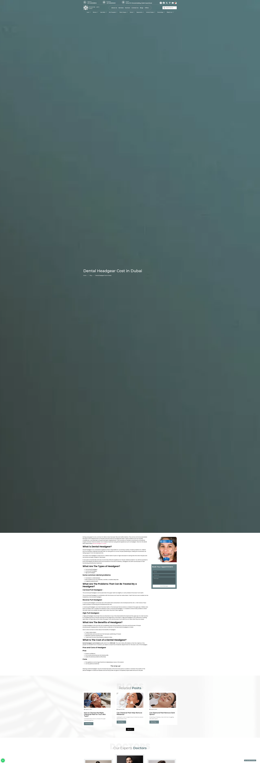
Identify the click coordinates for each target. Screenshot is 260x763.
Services (121, 8)
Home (84, 275)
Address (127, 1)
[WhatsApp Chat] (3, 760)
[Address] (123, 2)
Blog (91, 275)
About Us (114, 8)
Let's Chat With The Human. (250, 760)
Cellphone (89, 1)
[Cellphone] (84, 2)
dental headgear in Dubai (99, 543)
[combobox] (169, 7)
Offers (147, 8)
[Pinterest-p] (170, 3)
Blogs (141, 8)
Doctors (127, 8)
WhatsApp (108, 1)
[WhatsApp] (104, 2)
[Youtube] (173, 3)
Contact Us (134, 8)
